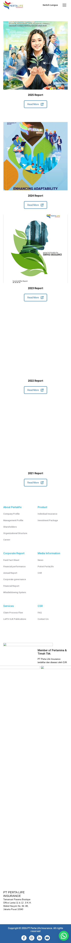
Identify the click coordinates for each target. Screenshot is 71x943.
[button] (64, 936)
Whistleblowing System (14, 592)
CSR (40, 573)
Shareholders (10, 527)
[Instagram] (31, 938)
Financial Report (11, 586)
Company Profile (11, 514)
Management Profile (13, 520)
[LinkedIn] (39, 938)
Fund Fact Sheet (11, 560)
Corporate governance (14, 579)
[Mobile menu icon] (64, 5)
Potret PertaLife (46, 566)
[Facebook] (24, 938)
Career (6, 539)
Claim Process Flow (13, 612)
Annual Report (10, 573)
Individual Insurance (47, 514)
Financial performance (14, 566)
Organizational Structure (15, 533)
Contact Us (43, 619)
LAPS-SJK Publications (14, 619)
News (40, 560)
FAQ (40, 612)
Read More (33, 104)
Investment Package (48, 520)
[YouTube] (47, 938)
